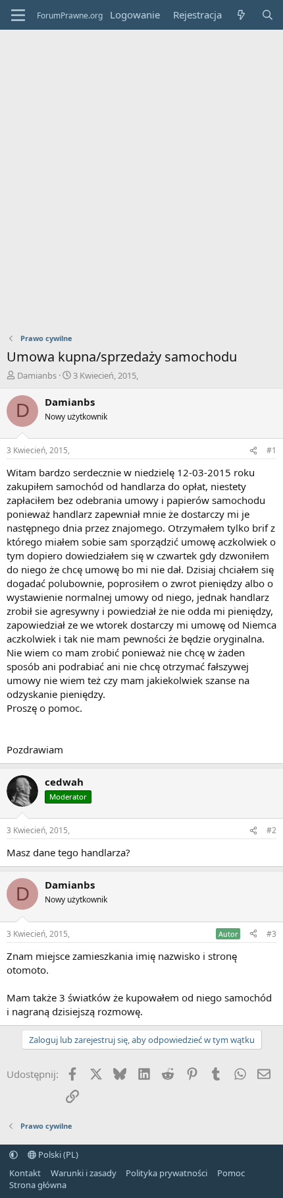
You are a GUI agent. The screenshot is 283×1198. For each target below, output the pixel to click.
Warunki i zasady (83, 1173)
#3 (271, 933)
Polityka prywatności (166, 1173)
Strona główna (37, 1185)
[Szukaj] (267, 15)
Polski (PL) (57, 1154)
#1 (271, 450)
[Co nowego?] (241, 15)
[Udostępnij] (253, 450)
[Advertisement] (141, 178)
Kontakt (25, 1173)
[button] (13, 1154)
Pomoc (231, 1173)
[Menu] (18, 15)
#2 (271, 830)
